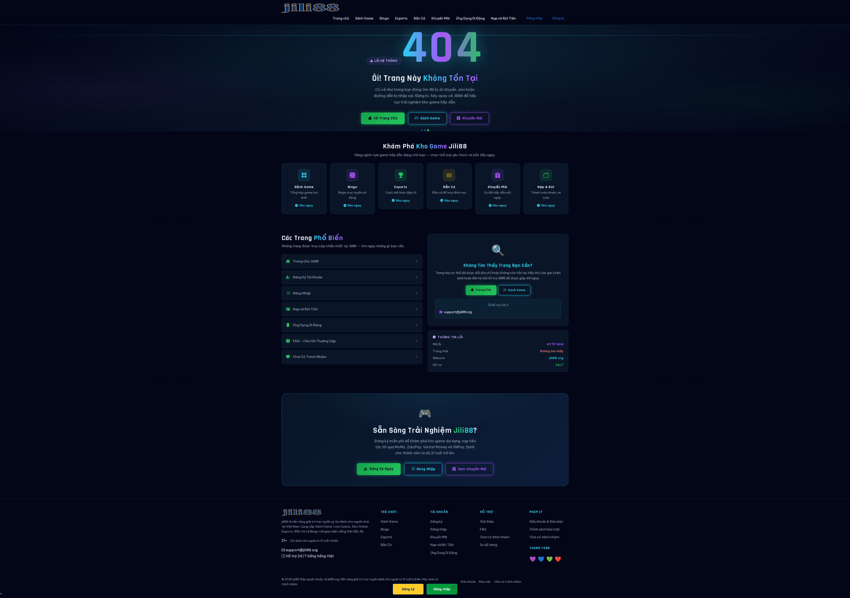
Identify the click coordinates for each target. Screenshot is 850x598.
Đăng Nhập (426, 469)
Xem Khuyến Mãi (472, 469)
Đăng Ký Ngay (382, 468)
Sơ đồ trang (488, 545)
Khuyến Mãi (440, 18)
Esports (401, 18)
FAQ (483, 529)
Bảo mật (485, 581)
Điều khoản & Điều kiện (546, 522)
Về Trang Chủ (385, 118)
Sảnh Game (364, 18)
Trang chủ (341, 18)
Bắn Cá (419, 18)
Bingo (384, 18)
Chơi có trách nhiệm (495, 537)
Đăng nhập (534, 18)
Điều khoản (468, 581)
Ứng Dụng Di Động (470, 18)
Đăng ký (558, 18)
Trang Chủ (483, 290)
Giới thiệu (487, 522)
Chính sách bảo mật (544, 529)
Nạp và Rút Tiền (503, 18)
